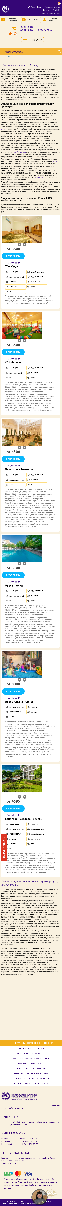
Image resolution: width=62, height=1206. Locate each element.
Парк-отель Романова (19, 469)
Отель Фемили (14, 585)
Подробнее (12, 263)
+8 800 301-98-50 (43, 30)
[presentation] (19, 244)
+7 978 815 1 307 (25, 30)
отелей (4, 129)
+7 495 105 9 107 (25, 27)
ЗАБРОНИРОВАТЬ (4, 847)
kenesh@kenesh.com (51, 13)
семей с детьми (19, 152)
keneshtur (56, 1105)
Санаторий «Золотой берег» (23, 819)
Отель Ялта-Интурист (19, 702)
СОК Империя (13, 362)
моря (55, 161)
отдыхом (39, 178)
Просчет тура (13, 256)
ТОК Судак (12, 266)
